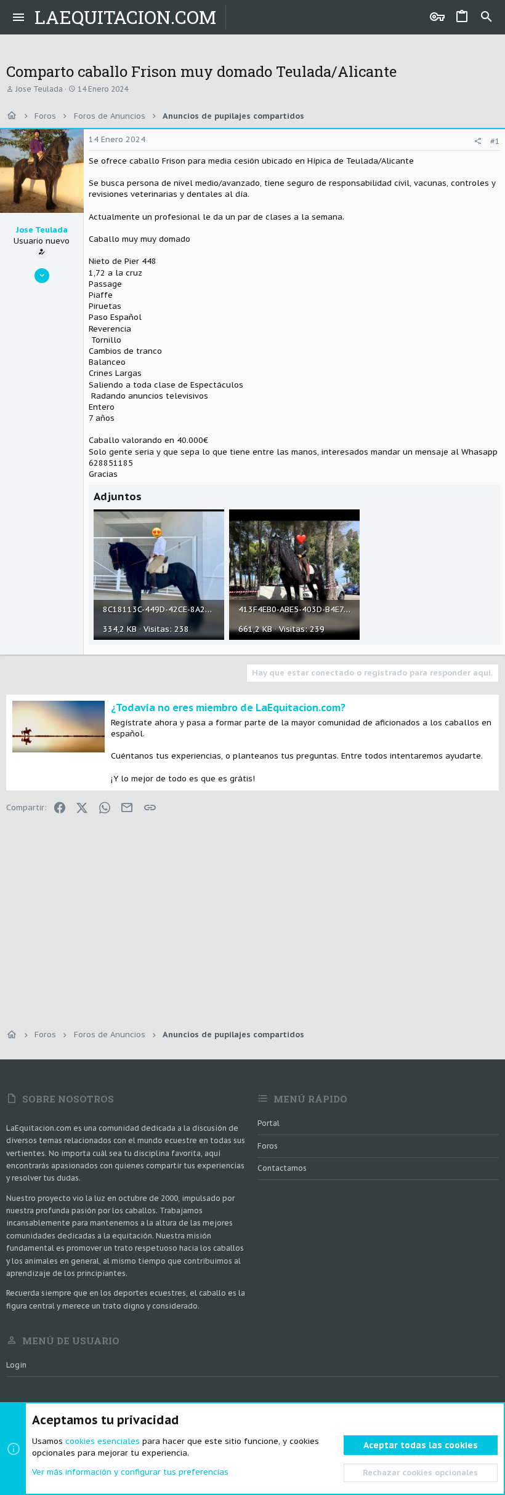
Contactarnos (282, 1168)
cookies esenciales (102, 1441)
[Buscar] (486, 17)
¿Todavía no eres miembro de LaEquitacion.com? (228, 707)
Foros (267, 1145)
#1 (495, 141)
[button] (18, 17)
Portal (268, 1123)
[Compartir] (477, 141)
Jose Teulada (39, 89)
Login (16, 1364)
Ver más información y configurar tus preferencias (130, 1472)
